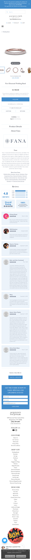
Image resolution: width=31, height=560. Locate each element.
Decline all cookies (10, 556)
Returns (22, 111)
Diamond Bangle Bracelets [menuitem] (15, 481)
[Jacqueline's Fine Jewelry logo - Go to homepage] (15, 18)
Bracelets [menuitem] (15, 454)
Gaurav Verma (14, 244)
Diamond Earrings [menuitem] (16, 473)
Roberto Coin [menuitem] (15, 515)
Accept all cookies (21, 556)
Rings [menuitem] (15, 460)
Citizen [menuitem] (15, 499)
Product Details (15, 126)
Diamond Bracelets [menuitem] (15, 479)
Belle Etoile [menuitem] (15, 493)
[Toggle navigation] (2, 26)
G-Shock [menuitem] (15, 503)
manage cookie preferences (14, 552)
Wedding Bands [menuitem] (15, 452)
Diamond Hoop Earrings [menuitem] (15, 483)
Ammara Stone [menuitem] (15, 489)
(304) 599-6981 (15, 77)
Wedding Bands (6, 31)
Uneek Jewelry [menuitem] (15, 524)
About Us (15, 437)
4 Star (13, 192)
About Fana (15, 131)
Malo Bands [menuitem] (15, 509)
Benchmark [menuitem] (15, 495)
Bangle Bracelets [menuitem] (15, 465)
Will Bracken (13, 229)
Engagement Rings (8, 176)
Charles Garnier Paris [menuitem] (15, 497)
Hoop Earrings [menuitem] (15, 475)
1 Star (13, 197)
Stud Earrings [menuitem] (15, 477)
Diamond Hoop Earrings (18, 181)
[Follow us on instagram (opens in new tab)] (16, 430)
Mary (11, 295)
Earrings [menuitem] (15, 456)
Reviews (15, 186)
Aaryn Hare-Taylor (15, 312)
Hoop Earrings (21, 177)
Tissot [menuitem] (15, 522)
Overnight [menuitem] (15, 513)
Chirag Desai (13, 214)
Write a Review (15, 377)
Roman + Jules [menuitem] (15, 516)
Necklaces (22, 174)
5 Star (13, 191)
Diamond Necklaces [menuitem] (15, 471)
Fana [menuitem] (16, 501)
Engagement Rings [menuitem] (15, 462)
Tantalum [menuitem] (15, 520)
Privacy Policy (15, 443)
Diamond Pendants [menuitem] (15, 469)
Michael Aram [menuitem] (15, 511)
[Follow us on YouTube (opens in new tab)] (13, 430)
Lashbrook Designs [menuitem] (15, 507)
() (26, 191)
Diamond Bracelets (13, 179)
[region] (15, 51)
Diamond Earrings (13, 177)
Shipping (8, 111)
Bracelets (13, 174)
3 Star (13, 194)
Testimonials (15, 441)
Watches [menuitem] (15, 463)
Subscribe (15, 406)
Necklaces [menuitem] (15, 458)
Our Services (15, 439)
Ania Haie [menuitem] (15, 491)
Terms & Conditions (15, 445)
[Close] (29, 4)
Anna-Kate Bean (15, 348)
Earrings (17, 174)
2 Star (13, 195)
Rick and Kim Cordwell (17, 260)
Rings (26, 174)
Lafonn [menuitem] (15, 505)
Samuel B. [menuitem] (15, 518)
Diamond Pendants (17, 176)
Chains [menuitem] (15, 467)
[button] (8, 23)
